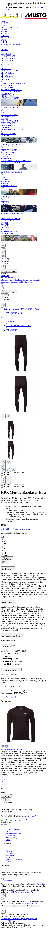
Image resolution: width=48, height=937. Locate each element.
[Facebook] (5, 820)
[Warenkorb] (2, 289)
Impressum (10, 855)
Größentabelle (11, 835)
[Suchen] (3, 252)
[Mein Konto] (3, 267)
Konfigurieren (14, 906)
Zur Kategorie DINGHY (10, 107)
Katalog (8, 840)
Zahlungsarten (35, 280)
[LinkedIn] (23, 820)
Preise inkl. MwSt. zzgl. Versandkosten (15, 529)
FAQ (7, 831)
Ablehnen (5, 906)
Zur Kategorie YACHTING (11, 44)
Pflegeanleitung (7, 602)
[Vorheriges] (3, 416)
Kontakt (9, 851)
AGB (8, 857)
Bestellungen (6, 282)
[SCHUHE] (19, 211)
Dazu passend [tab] (11, 697)
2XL (5, 555)
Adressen (26, 280)
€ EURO (6, 261)
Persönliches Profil (16, 280)
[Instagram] (14, 820)
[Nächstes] (8, 416)
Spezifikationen (7, 646)
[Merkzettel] (2, 285)
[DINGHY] (19, 142)
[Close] (3, 466)
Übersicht (5, 280)
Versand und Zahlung (13, 829)
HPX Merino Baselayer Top (11, 749)
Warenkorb (8, 559)
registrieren (9, 278)
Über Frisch (10, 861)
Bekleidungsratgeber (13, 833)
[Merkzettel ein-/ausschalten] (5, 562)
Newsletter (10, 853)
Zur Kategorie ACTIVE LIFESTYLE (15, 145)
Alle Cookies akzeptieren (30, 906)
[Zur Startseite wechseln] (24, 19)
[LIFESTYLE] (19, 194)
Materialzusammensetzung (11, 636)
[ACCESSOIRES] (19, 240)
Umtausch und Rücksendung (21, 282)
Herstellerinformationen (10, 670)
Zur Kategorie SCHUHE (10, 197)
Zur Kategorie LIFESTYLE (11, 172)
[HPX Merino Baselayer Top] (21, 744)
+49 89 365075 (32, 816)
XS (5, 544)
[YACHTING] (19, 105)
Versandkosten (41, 884)
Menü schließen (10, 271)
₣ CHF (6, 264)
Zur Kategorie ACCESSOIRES (13, 213)
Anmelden (5, 276)
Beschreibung (7, 569)
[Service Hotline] (24, 898)
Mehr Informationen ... (30, 904)
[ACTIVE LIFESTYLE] (19, 170)
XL (5, 553)
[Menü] (3, 246)
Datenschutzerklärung (14, 859)
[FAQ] (2, 243)
